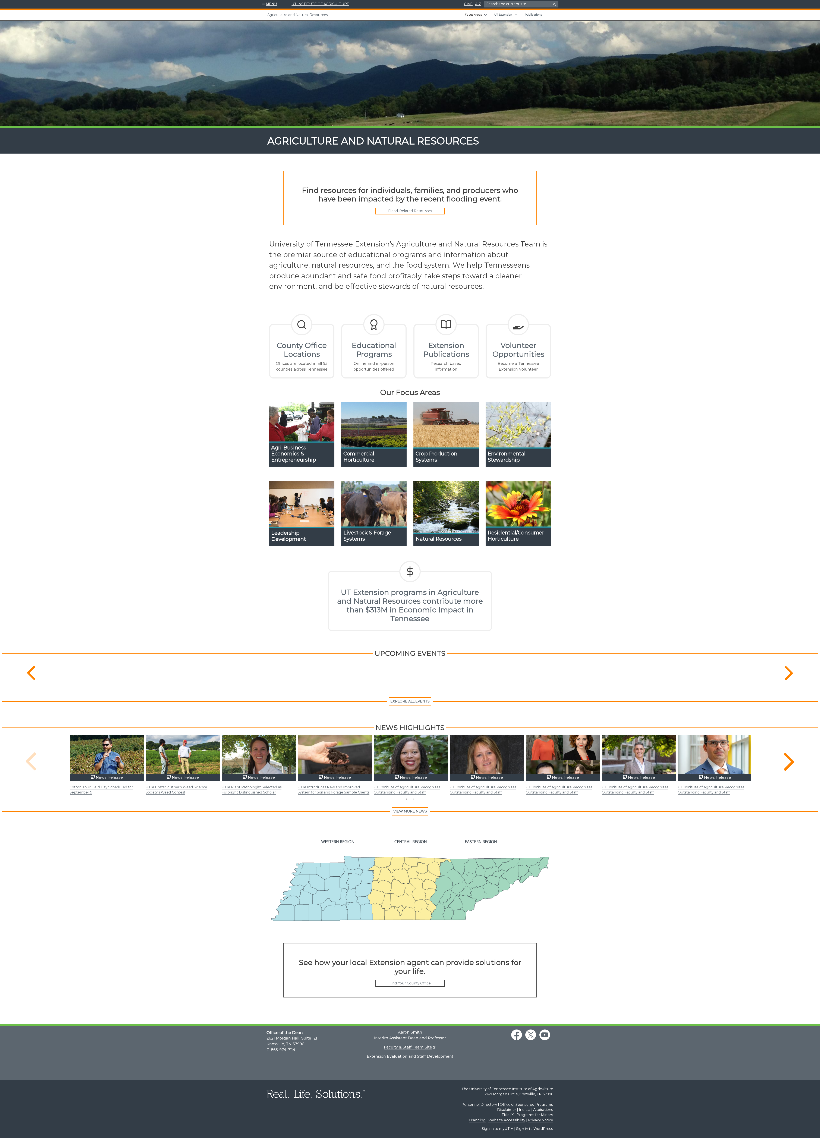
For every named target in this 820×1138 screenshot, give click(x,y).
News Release (109, 777)
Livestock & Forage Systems (367, 535)
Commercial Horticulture (358, 456)
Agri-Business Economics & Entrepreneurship (293, 453)
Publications (533, 14)
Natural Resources (439, 539)
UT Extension (503, 14)
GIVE (468, 4)
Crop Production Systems (436, 456)
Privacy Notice (540, 1120)
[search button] (554, 4)
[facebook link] (516, 1034)
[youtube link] (544, 1034)
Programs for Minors (535, 1115)
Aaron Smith (410, 1032)
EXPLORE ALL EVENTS (410, 701)
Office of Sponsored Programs (526, 1104)
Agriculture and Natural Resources (297, 15)
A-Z (478, 4)
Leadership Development (288, 536)
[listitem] (297, 869)
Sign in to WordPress (534, 1128)
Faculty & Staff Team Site (408, 1047)
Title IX (508, 1115)
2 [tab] (413, 799)
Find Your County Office (410, 983)
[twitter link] (530, 1034)
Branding (477, 1120)
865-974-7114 (283, 1049)
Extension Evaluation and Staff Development (410, 1056)
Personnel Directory (479, 1104)
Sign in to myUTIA (497, 1128)
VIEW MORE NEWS (410, 811)
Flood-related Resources (410, 211)
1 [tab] (407, 799)
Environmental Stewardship (507, 456)
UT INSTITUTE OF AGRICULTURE (320, 4)
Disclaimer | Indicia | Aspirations (525, 1109)
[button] (269, 4)
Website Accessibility (506, 1120)
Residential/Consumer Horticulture (516, 535)
